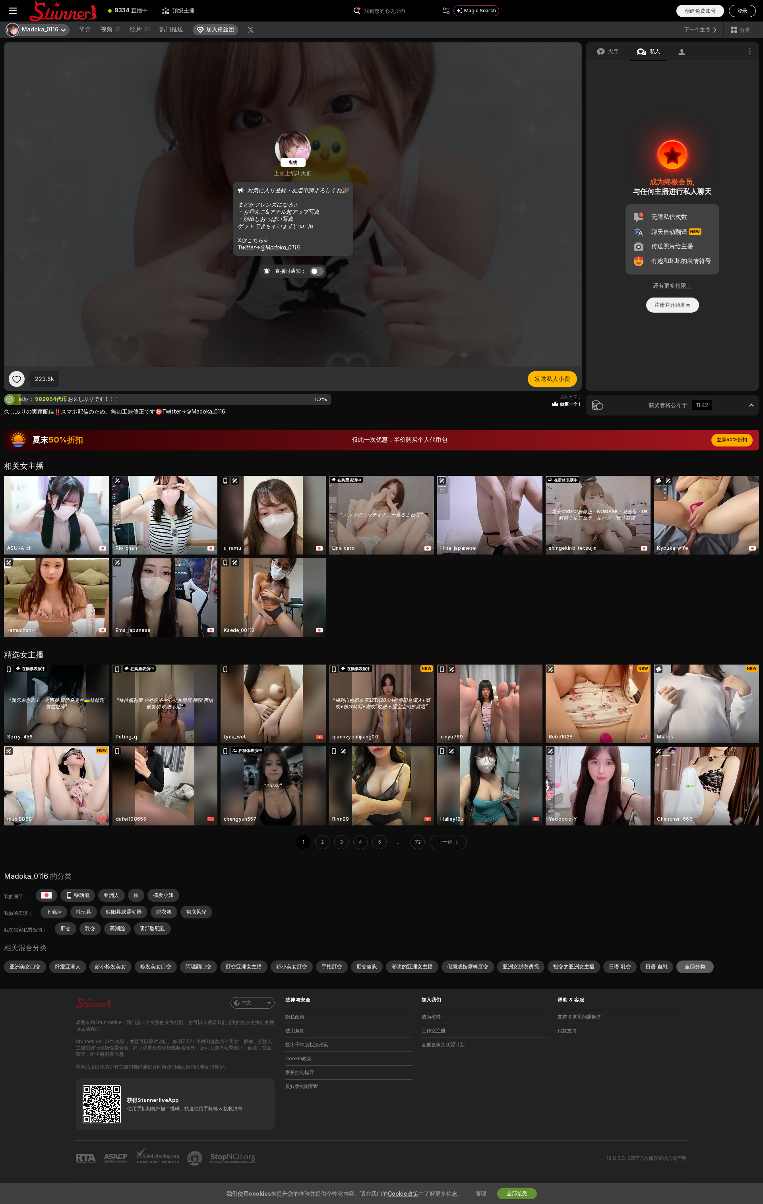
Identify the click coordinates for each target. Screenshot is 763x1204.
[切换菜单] (12, 10)
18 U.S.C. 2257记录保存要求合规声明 (646, 1158)
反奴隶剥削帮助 (302, 1086)
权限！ (683, 285)
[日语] (46, 895)
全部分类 (695, 967)
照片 (140, 29)
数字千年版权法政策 (306, 1044)
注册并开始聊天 (673, 305)
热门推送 (171, 29)
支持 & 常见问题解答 (579, 1017)
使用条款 (294, 1031)
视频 (110, 29)
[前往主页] (63, 10)
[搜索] (446, 10)
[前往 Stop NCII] (233, 1158)
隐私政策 (294, 1017)
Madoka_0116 (26, 876)
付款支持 (567, 1031)
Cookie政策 (298, 1058)
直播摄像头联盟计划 (443, 1044)
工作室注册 (433, 1031)
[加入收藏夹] (17, 379)
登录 (742, 11)
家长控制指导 (299, 1072)
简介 (85, 29)
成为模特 (431, 1017)
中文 (246, 1002)
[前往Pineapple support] (195, 1158)
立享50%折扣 (732, 440)
